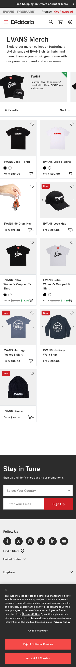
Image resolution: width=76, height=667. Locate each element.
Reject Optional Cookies (38, 644)
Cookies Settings (38, 630)
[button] (32, 124)
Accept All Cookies (38, 658)
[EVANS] (8, 11)
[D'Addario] (22, 22)
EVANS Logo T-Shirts (57, 162)
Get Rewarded (63, 11)
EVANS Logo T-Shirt (16, 162)
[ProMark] (26, 11)
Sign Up (58, 504)
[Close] (5, 589)
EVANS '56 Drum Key (17, 223)
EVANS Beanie (13, 411)
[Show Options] (69, 490)
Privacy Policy (31, 614)
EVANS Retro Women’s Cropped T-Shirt (17, 284)
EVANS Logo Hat (54, 223)
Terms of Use (38, 617)
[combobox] (37, 490)
